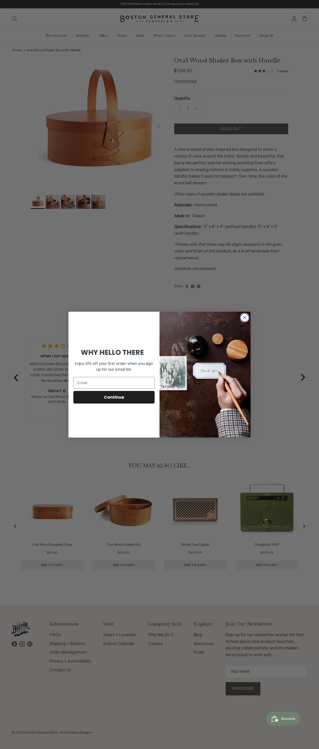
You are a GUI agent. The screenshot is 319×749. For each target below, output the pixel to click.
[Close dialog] (245, 318)
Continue (114, 397)
